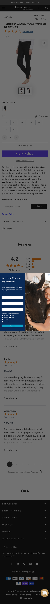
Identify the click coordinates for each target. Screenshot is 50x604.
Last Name (4, 301)
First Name (4, 295)
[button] (45, 593)
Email (3, 307)
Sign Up (12, 326)
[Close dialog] (48, 274)
